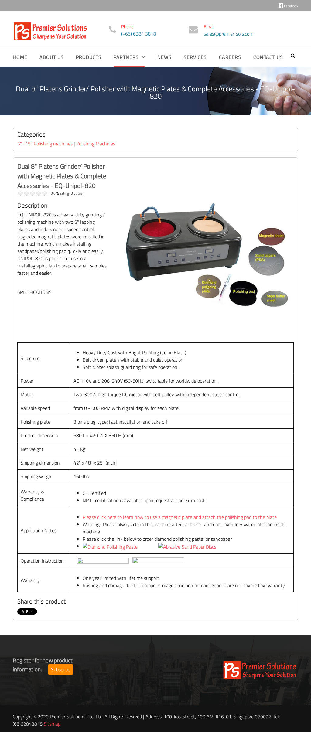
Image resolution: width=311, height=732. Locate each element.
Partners (126, 57)
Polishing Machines (95, 143)
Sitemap (52, 723)
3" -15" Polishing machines (45, 143)
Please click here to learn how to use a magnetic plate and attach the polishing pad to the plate (180, 517)
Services (195, 57)
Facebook (290, 6)
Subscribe (60, 669)
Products (88, 57)
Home (20, 57)
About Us (51, 57)
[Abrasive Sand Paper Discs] (187, 546)
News (164, 57)
